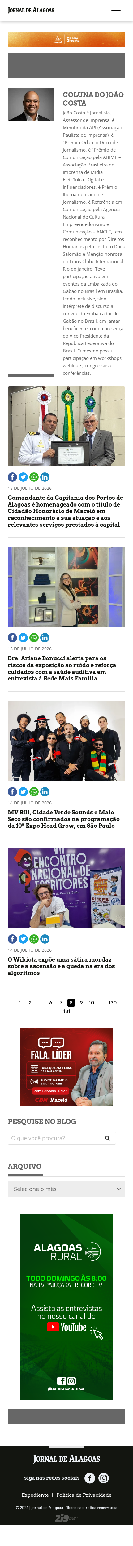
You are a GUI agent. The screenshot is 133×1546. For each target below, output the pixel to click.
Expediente (35, 1495)
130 (113, 1003)
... (40, 1003)
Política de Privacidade (84, 1495)
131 (67, 1011)
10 (91, 1003)
